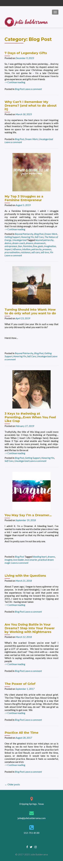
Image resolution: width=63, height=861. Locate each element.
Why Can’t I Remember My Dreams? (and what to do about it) (31, 105)
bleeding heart (40, 556)
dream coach (18, 243)
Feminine (27, 246)
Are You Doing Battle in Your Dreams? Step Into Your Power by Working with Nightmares (30, 628)
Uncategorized (46, 139)
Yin (51, 252)
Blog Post (19, 88)
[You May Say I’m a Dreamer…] (31, 490)
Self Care (39, 236)
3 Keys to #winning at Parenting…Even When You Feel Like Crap (30, 417)
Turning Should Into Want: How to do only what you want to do (30, 311)
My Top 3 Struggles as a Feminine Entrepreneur (24, 198)
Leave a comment (33, 88)
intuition (26, 249)
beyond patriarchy (44, 239)
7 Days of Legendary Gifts (26, 53)
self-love (45, 252)
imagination (50, 246)
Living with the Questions (25, 575)
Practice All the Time (21, 732)
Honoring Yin (27, 236)
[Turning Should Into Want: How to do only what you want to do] (31, 285)
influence (16, 249)
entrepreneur (11, 246)
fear (20, 246)
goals (40, 246)
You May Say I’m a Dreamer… (28, 515)
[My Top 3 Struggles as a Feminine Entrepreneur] (31, 171)
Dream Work (31, 139)
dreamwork (40, 243)
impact (8, 249)
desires (8, 243)
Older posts (12, 784)
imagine (8, 559)
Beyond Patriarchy (24, 233)
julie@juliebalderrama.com (32, 818)
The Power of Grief (20, 684)
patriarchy (36, 249)
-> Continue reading (15, 82)
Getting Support (12, 236)
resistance (25, 252)
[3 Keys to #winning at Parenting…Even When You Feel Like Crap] (31, 389)
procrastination (12, 252)
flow (35, 246)
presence (47, 249)
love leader (18, 559)
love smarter (31, 559)
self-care (35, 252)
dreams (29, 243)
